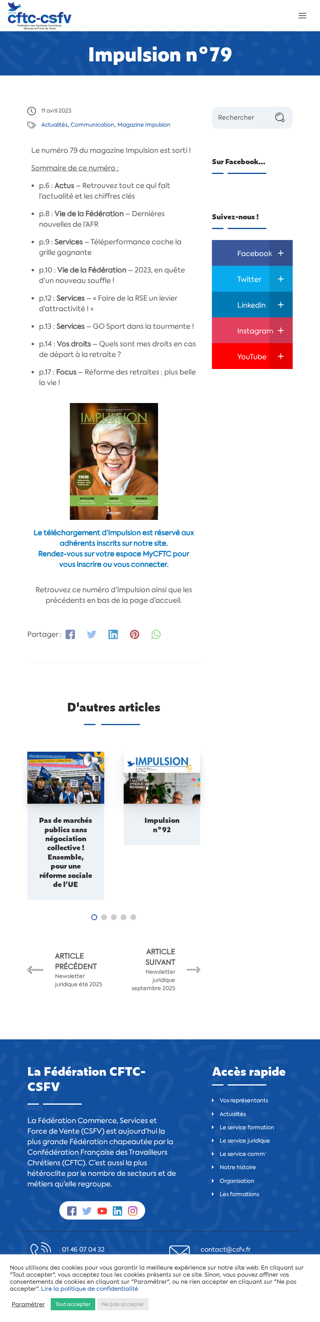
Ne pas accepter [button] (123, 1304)
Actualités (54, 124)
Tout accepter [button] (73, 1304)
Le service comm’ (243, 1153)
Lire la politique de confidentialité (89, 1289)
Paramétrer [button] (28, 1304)
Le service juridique (245, 1140)
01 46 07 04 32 (83, 1249)
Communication (92, 124)
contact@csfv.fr (226, 1249)
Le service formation (247, 1127)
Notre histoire (238, 1167)
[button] (94, 917)
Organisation (237, 1180)
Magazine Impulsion (144, 124)
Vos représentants (244, 1100)
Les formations (239, 1194)
